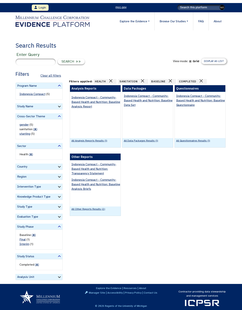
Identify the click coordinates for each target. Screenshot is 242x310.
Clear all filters (50, 75)
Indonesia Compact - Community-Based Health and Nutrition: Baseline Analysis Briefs (95, 184)
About (218, 21)
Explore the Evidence (108, 288)
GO (222, 7)
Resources (130, 288)
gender (24, 125)
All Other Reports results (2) (88, 209)
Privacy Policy (133, 292)
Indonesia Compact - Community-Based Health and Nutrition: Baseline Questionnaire (200, 100)
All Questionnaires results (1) (193, 140)
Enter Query (27, 54)
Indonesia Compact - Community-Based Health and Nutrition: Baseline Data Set (148, 100)
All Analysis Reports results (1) (89, 140)
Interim (24, 244)
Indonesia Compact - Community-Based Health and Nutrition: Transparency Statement (93, 168)
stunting (24, 134)
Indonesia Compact (32, 94)
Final (22, 239)
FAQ (201, 21)
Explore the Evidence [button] (133, 21)
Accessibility (115, 292)
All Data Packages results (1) (141, 140)
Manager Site (97, 292)
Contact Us (150, 292)
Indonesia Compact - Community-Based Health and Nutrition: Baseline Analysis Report (95, 102)
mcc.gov (121, 7)
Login (41, 7)
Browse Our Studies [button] (173, 21)
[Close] (111, 81)
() (35, 129)
